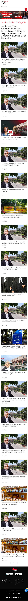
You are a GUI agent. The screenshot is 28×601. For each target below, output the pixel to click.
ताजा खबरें (4, 582)
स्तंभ (9, 579)
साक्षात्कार (10, 582)
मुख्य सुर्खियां (4, 579)
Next (14, 563)
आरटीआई (17, 579)
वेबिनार (23, 579)
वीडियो (23, 582)
